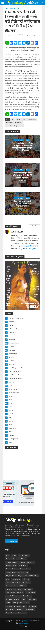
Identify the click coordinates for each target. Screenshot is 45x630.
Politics (8, 603)
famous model (10, 592)
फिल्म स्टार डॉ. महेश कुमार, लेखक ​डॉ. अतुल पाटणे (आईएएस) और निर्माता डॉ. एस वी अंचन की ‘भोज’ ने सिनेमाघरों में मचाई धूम (22, 146)
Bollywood (26, 579)
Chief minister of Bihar (13, 582)
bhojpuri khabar (11, 572)
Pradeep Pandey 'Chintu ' (21, 603)
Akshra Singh (10, 559)
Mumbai (16, 599)
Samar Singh (30, 609)
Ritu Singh (20, 609)
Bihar (7, 579)
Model (29, 596)
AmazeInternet (22, 623)
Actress (14, 555)
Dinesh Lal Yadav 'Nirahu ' (14, 589)
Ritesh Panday (10, 609)
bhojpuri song (33, 576)
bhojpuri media (11, 576)
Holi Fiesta (18, 122)
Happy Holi (9, 122)
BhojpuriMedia (28, 621)
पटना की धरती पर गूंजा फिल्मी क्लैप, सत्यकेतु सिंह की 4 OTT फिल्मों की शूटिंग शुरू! (22, 175)
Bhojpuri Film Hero (12, 569)
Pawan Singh (32, 599)
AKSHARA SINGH (24, 555)
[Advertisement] (18, 464)
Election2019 (28, 589)
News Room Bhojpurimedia (14, 126)
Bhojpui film (30, 562)
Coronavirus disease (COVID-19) (16, 586)
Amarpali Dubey (21, 559)
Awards (22, 562)
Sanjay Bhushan (11, 613)
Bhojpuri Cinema (11, 565)
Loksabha (22, 596)
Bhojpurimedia (31, 119)
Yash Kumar (22, 613)
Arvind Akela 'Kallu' (12, 562)
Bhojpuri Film (21, 119)
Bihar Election (16, 579)
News (18, 8)
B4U (13, 119)
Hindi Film (20, 592)
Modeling (9, 599)
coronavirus (26, 582)
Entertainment (10, 8)
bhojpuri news (22, 576)
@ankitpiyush (31, 248)
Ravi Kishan (32, 606)
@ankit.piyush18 (25, 246)
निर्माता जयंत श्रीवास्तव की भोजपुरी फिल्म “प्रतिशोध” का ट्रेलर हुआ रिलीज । (23, 203)
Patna (23, 599)
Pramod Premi (10, 606)
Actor (7, 555)
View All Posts (34, 225)
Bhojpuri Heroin (25, 569)
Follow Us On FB (12, 541)
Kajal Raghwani (30, 592)
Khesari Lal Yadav (11, 596)
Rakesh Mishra (21, 606)
